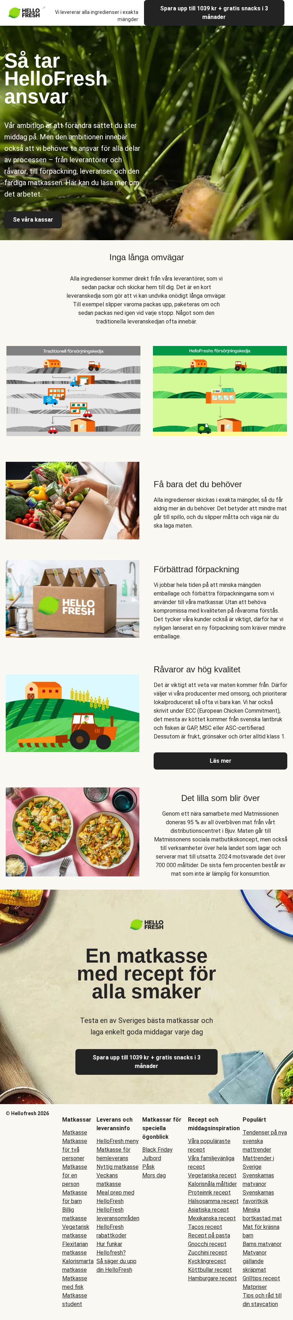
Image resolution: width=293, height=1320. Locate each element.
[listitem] (73, 390)
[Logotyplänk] (146, 928)
